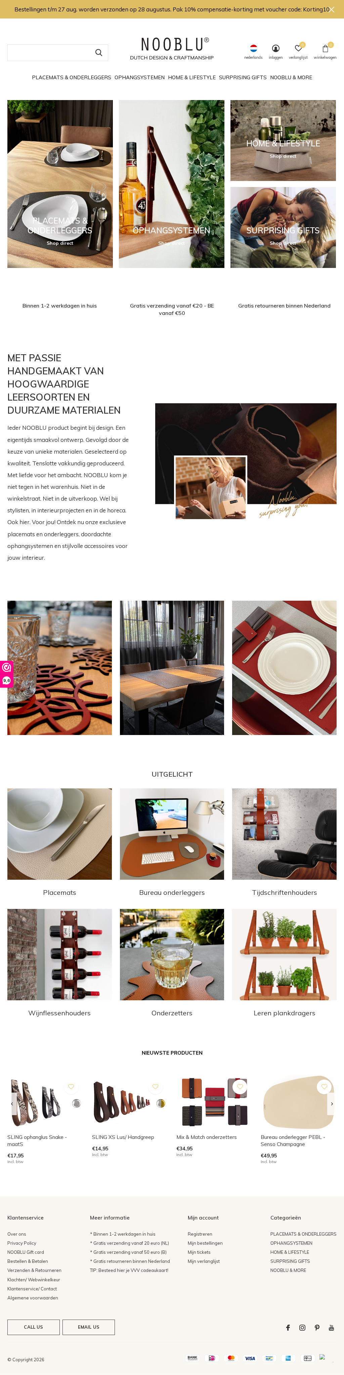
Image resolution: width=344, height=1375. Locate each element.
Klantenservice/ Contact (32, 1288)
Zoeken (98, 52)
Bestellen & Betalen (27, 1261)
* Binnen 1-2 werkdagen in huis (123, 1234)
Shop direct (60, 243)
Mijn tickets (199, 1252)
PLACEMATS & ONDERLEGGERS (71, 77)
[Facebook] (288, 1327)
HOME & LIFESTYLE (192, 77)
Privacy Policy (21, 1243)
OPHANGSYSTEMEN (140, 77)
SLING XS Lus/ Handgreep (123, 1137)
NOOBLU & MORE (291, 77)
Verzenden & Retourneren (34, 1270)
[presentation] (12, 1104)
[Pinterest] (317, 1327)
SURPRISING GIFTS (243, 77)
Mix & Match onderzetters (206, 1137)
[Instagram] (302, 1327)
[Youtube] (331, 1327)
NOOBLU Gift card (25, 1252)
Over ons (16, 1234)
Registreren (200, 1234)
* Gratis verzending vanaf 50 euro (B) (128, 1252)
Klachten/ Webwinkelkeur (33, 1279)
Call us (33, 1327)
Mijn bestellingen (205, 1243)
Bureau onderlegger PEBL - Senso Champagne (293, 1140)
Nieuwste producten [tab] (172, 1053)
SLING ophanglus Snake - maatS (37, 1140)
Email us (88, 1327)
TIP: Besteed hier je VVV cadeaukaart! (129, 1270)
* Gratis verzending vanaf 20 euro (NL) (129, 1243)
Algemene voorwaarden (32, 1297)
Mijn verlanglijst (204, 1261)
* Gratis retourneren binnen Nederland (130, 1261)
